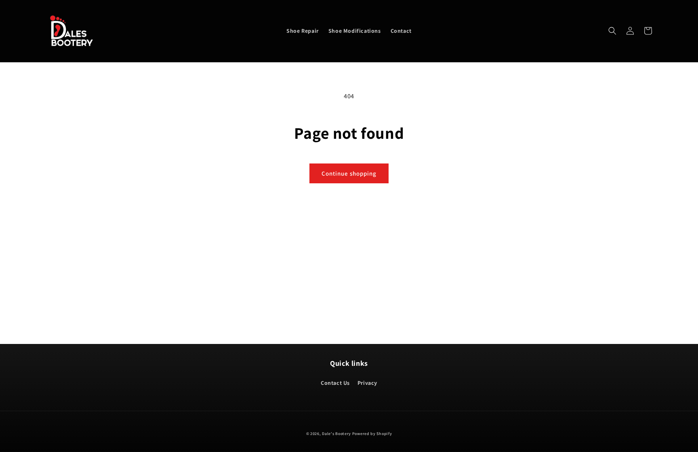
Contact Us (335, 382)
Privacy (367, 382)
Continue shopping (349, 173)
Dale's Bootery (336, 433)
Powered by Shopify (372, 433)
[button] (612, 31)
